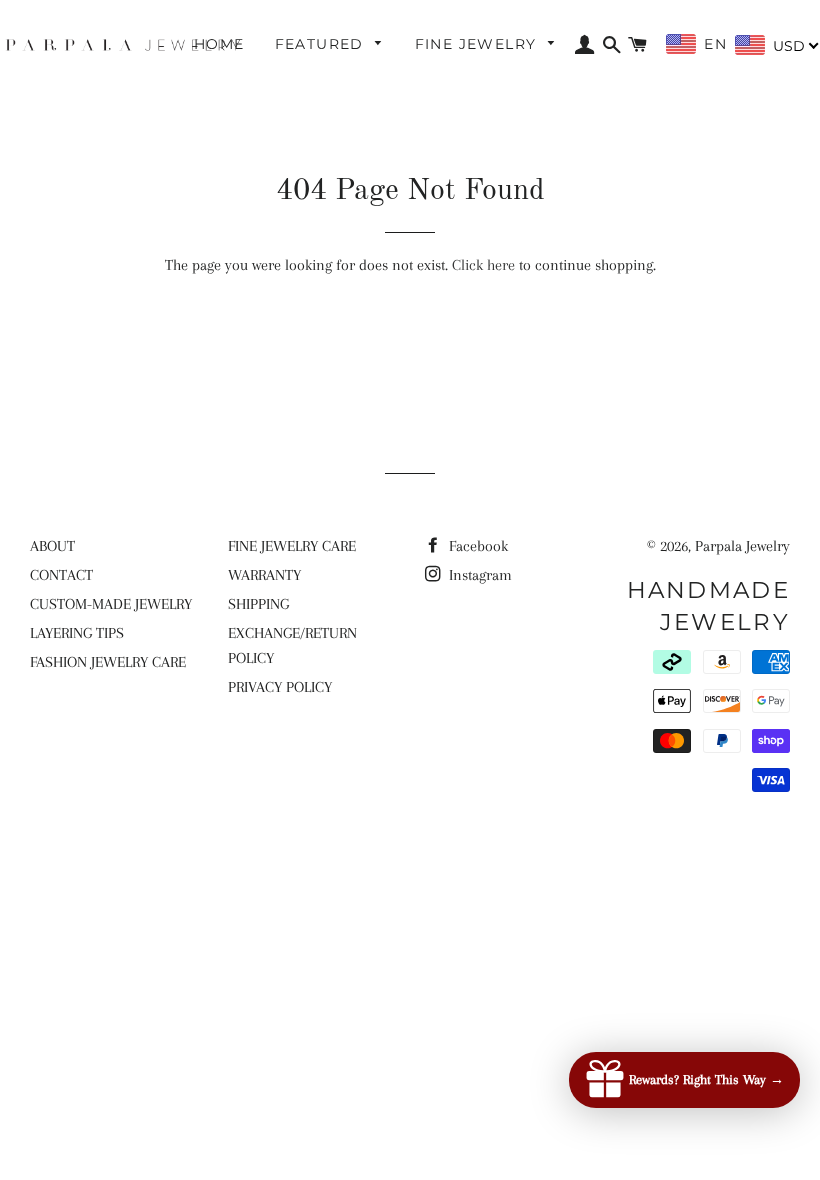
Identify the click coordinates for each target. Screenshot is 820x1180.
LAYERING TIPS (77, 633)
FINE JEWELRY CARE (292, 546)
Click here (483, 265)
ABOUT (52, 546)
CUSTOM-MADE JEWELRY (111, 604)
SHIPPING (258, 604)
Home (219, 44)
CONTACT (61, 575)
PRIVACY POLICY (280, 687)
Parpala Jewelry (742, 546)
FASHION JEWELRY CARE (108, 662)
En (714, 44)
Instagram (478, 575)
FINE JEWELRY (478, 44)
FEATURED (322, 44)
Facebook (476, 546)
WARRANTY (264, 575)
